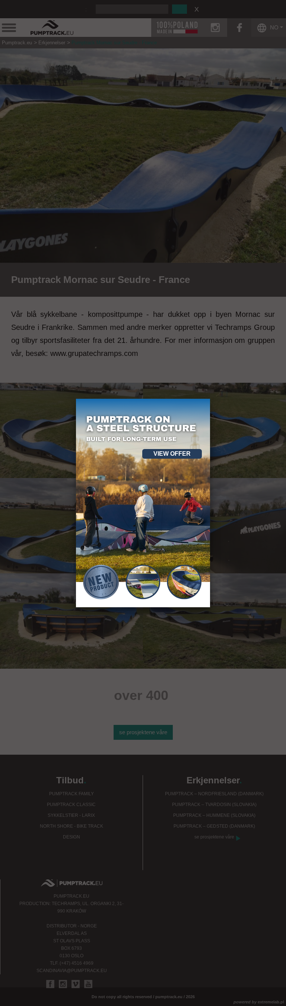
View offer (172, 454)
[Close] (210, 398)
